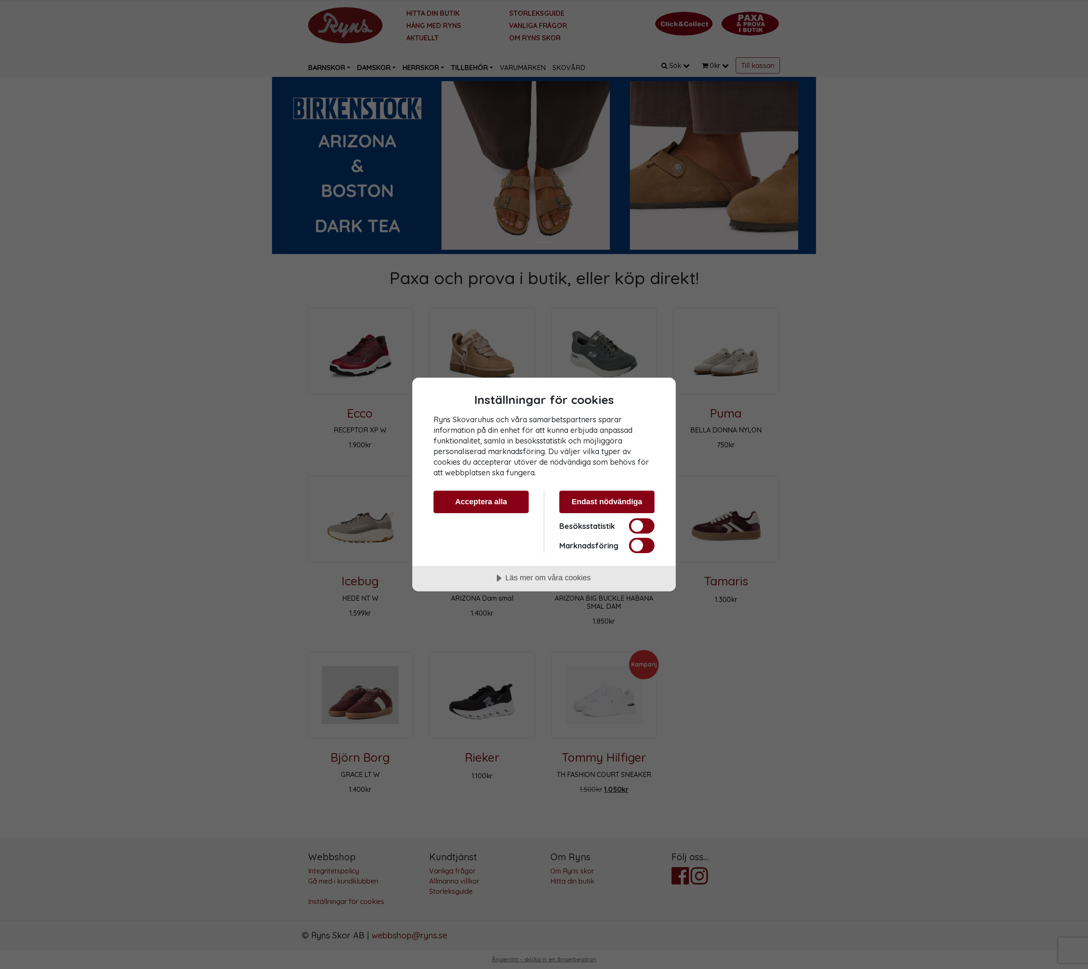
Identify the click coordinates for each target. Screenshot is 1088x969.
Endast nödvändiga (607, 501)
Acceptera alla (481, 501)
